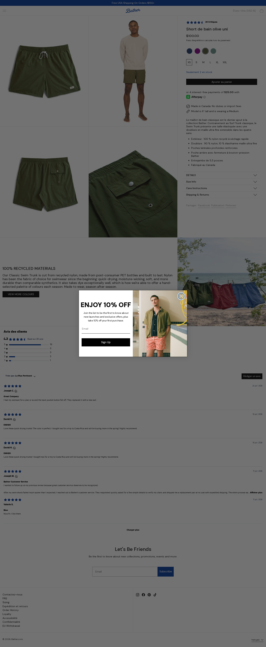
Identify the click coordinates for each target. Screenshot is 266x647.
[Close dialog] (181, 296)
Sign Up (106, 342)
